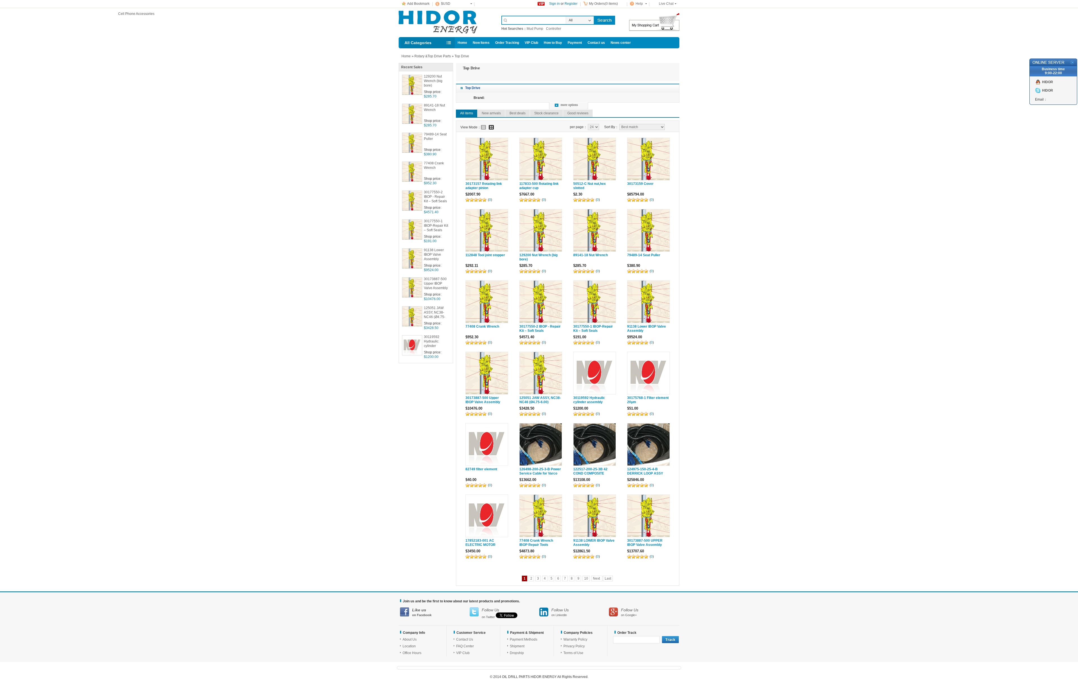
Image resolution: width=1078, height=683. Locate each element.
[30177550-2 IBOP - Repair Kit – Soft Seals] (540, 301)
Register (571, 4)
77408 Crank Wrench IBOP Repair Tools (536, 543)
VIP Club (531, 43)
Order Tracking (507, 43)
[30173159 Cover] (648, 159)
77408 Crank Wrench (434, 165)
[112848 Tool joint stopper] (486, 230)
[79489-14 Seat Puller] (648, 230)
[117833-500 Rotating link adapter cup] (540, 159)
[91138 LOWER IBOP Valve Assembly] (594, 515)
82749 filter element (481, 469)
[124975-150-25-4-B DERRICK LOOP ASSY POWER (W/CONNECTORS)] (648, 444)
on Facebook (421, 612)
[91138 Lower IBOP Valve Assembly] (648, 301)
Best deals (518, 113)
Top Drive (462, 56)
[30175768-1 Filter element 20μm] (648, 373)
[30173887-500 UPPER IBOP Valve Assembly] (648, 515)
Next (597, 578)
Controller (553, 29)
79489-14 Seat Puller (435, 136)
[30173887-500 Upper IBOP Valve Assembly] (486, 373)
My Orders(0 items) (603, 4)
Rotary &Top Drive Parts (432, 56)
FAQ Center (465, 646)
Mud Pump (535, 29)
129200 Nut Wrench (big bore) (433, 80)
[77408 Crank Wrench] (486, 301)
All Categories (418, 42)
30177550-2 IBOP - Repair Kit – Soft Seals (435, 196)
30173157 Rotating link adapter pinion (483, 186)
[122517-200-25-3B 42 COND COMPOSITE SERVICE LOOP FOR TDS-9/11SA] (594, 444)
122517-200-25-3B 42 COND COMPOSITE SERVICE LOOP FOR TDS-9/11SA (594, 475)
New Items (481, 43)
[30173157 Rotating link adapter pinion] (486, 159)
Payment (575, 43)
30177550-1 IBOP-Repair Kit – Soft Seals (436, 225)
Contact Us (464, 639)
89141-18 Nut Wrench (434, 107)
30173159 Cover (640, 184)
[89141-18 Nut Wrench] (594, 230)
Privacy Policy (574, 646)
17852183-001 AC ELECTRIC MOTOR (480, 543)
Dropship (517, 653)
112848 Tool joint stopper (485, 255)
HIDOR (1047, 82)
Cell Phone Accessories (444, 21)
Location (409, 646)
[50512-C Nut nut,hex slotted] (594, 159)
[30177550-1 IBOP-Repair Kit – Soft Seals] (594, 301)
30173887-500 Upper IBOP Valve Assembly (436, 283)
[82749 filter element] (486, 444)
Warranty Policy (575, 639)
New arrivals (491, 113)
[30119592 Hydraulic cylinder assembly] (594, 373)
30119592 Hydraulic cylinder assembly (431, 342)
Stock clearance (546, 113)
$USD (445, 4)
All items (466, 113)
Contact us (596, 43)
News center (621, 43)
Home (462, 43)
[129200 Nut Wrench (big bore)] (540, 230)
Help (639, 4)
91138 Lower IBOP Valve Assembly (434, 254)
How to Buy (553, 43)
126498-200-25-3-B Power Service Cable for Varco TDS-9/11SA (540, 473)
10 (586, 578)
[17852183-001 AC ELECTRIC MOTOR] (486, 515)
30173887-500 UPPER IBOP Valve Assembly (645, 543)
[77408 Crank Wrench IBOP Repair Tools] (540, 515)
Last (608, 578)
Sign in (554, 4)
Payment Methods (523, 639)
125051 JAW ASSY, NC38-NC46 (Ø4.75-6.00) (434, 313)
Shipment (517, 646)
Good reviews (577, 113)
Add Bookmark (418, 4)
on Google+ (629, 612)
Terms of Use (573, 653)
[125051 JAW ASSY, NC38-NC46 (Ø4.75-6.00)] (540, 373)
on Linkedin (560, 612)
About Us (410, 639)
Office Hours (412, 653)
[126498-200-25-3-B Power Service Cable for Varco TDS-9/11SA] (540, 444)
